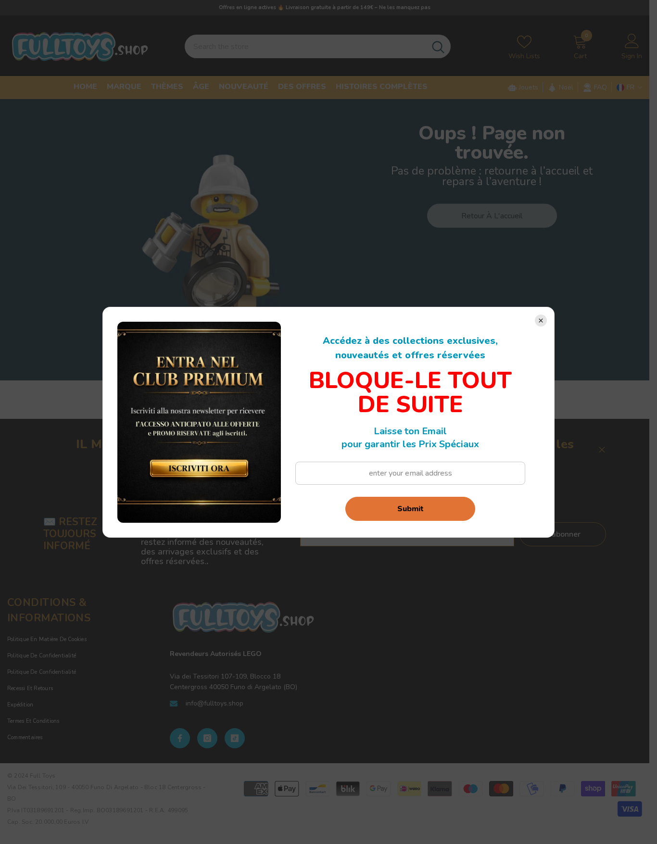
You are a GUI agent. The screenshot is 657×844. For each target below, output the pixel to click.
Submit (410, 509)
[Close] (541, 321)
